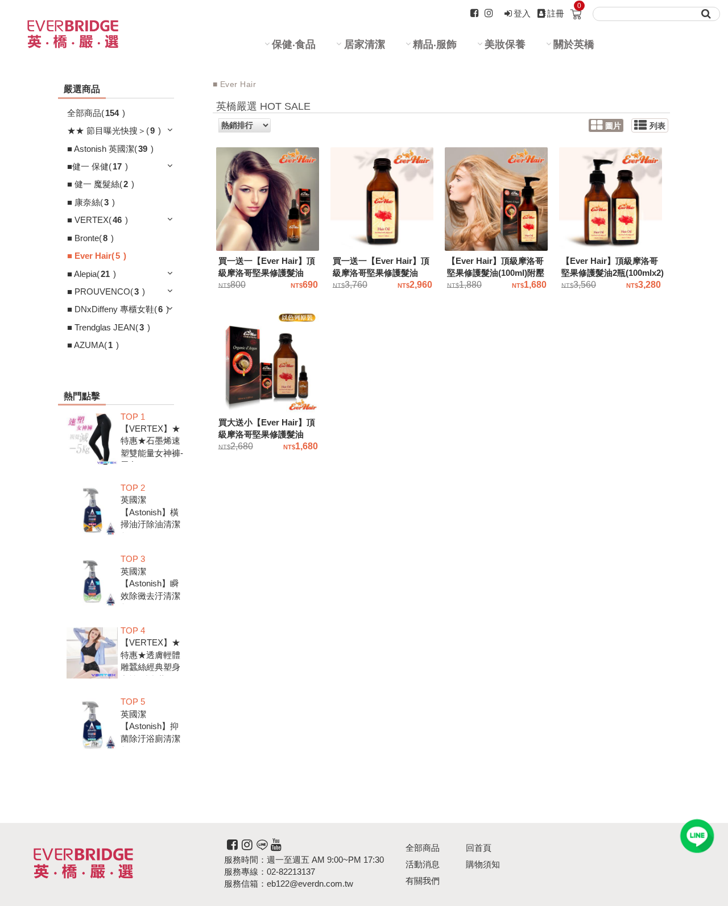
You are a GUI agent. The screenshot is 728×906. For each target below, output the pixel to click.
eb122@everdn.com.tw (310, 883)
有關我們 (423, 881)
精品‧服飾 (435, 44)
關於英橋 (573, 44)
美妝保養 (505, 44)
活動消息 (423, 864)
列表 (657, 126)
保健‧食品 (294, 44)
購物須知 (483, 864)
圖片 (613, 126)
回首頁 (478, 848)
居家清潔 (364, 44)
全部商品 (423, 848)
